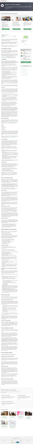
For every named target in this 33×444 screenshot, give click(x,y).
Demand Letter (4, 291)
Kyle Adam (5, 35)
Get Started (26, 62)
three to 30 (8, 313)
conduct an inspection (11, 260)
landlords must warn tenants (9, 173)
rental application (4, 97)
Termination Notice (5, 219)
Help (27, 1)
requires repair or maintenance (13, 193)
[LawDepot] (4, 0)
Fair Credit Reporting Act (14, 113)
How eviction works (23, 71)
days (11, 313)
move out (10, 211)
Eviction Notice (3, 313)
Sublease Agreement (4, 332)
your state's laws (15, 160)
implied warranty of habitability (8, 82)
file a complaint (11, 136)
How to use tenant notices (24, 69)
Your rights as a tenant (24, 68)
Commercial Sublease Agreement (12, 332)
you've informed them (11, 277)
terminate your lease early (9, 376)
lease (8, 97)
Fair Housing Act (7, 122)
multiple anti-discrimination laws (12, 121)
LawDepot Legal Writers (8, 36)
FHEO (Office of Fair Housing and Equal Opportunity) (9, 137)
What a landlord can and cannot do (25, 70)
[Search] (30, 1)
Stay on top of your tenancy (24, 75)
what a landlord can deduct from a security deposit (10, 153)
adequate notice (11, 95)
